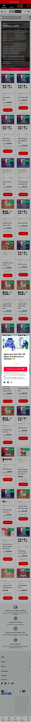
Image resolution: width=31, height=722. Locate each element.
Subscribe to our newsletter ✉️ (15, 369)
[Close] (27, 338)
